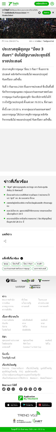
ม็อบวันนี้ (15, 263)
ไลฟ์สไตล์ (5, 330)
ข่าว (32, 41)
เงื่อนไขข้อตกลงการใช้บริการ (13, 378)
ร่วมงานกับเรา (16, 368)
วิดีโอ (24, 327)
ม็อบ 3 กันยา (26, 263)
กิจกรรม (5, 368)
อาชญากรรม (7, 306)
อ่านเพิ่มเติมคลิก (16, 13)
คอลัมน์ (43, 320)
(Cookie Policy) (7, 15)
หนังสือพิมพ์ (26, 320)
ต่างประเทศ (42, 303)
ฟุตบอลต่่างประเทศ (9, 340)
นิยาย (4, 327)
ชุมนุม (6, 263)
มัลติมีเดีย (25, 330)
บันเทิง (4, 323)
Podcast (43, 327)
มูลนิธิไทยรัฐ (43, 368)
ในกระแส (41, 300)
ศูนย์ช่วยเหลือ (28, 372)
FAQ (19, 372)
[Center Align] (53, 13)
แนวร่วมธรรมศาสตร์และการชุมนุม (16, 268)
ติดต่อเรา (30, 378)
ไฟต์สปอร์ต (6, 344)
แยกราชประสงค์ (38, 268)
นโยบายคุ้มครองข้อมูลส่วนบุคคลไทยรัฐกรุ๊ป (19, 375)
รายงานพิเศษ (7, 320)
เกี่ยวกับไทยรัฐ (30, 368)
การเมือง (39, 41)
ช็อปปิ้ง (5, 354)
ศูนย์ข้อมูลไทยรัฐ (8, 372)
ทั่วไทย (23, 300)
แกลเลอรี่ (5, 347)
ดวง (23, 323)
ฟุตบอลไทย (25, 340)
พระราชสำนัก (7, 300)
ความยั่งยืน (6, 310)
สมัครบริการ (42, 4)
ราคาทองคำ (43, 306)
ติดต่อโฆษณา (41, 378)
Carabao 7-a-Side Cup (31, 347)
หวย (41, 323)
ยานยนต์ (24, 306)
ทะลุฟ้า (37, 263)
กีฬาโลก (24, 344)
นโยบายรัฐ (25, 303)
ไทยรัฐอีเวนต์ (8, 358)
